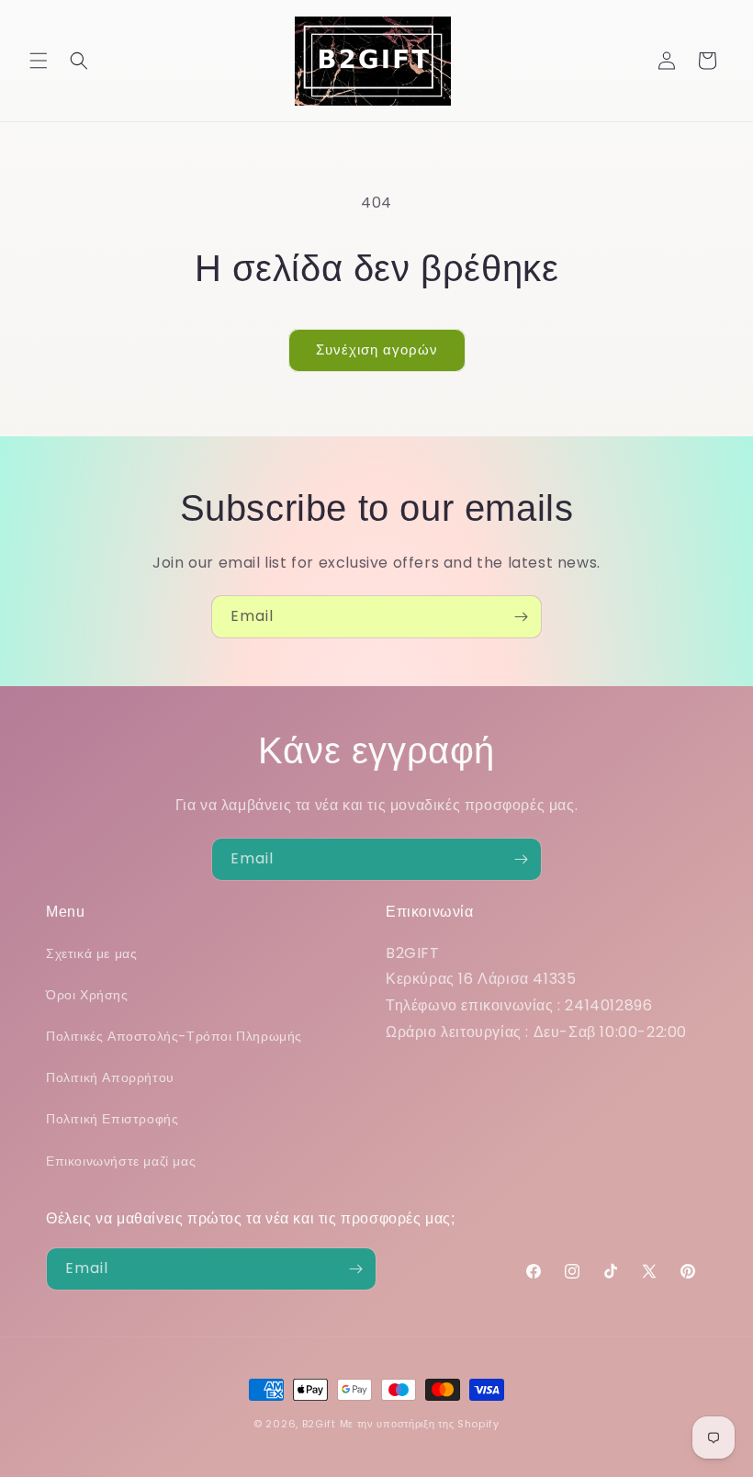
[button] (38, 60)
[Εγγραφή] (520, 616)
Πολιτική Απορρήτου (110, 1077)
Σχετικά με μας (91, 953)
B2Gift (319, 1423)
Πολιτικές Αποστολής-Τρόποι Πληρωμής (174, 1036)
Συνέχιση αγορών (377, 349)
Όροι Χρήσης (87, 995)
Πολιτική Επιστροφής (112, 1119)
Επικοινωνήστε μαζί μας (121, 1161)
